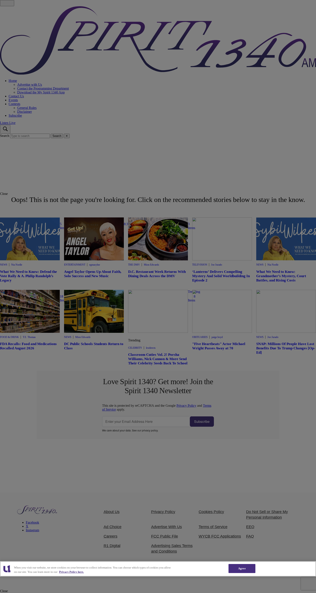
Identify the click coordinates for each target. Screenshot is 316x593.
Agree (242, 568)
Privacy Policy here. (71, 571)
